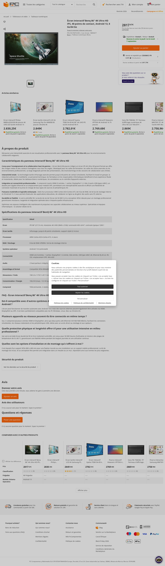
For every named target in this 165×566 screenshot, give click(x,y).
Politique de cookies (61, 303)
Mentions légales (104, 303)
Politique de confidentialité (84, 303)
